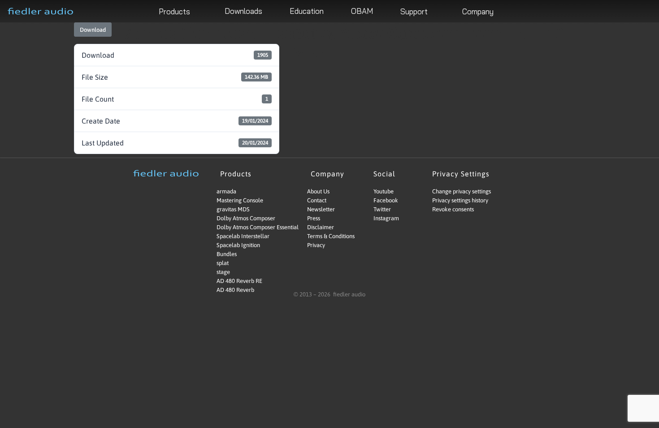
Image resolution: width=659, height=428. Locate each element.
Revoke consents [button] (453, 209)
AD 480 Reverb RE (239, 281)
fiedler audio (348, 294)
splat (223, 263)
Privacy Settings (461, 174)
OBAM (362, 11)
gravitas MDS (233, 209)
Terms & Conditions (331, 236)
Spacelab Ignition (238, 245)
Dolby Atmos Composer (246, 218)
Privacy (316, 245)
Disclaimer (320, 227)
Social (384, 174)
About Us (318, 191)
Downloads (243, 11)
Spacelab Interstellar (243, 236)
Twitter (382, 209)
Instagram (386, 218)
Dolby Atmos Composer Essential (250, 227)
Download (93, 29)
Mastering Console (240, 200)
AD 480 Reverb (235, 290)
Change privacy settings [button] (461, 191)
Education (307, 11)
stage (223, 272)
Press (313, 218)
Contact (316, 200)
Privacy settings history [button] (460, 200)
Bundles (227, 254)
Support (414, 11)
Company (478, 11)
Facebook (385, 200)
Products (174, 11)
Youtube (383, 191)
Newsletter (321, 209)
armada (226, 191)
